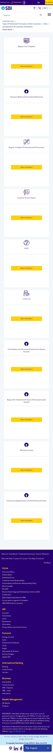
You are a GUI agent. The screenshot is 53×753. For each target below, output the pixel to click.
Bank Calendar (7, 586)
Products (5, 706)
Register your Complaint (26, 46)
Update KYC (6, 657)
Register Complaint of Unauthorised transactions (26, 147)
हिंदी (38, 3)
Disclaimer (40, 558)
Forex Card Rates (8, 572)
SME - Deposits (7, 688)
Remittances (6, 621)
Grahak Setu (6, 595)
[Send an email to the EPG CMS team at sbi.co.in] (17, 731)
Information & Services (10, 651)
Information (6, 624)
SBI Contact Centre (26, 450)
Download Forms (8, 577)
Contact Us (26, 299)
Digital (4, 648)
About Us (5, 554)
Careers (25, 558)
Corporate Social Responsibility (13, 580)
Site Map (32, 558)
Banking (5, 667)
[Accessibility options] (24, 2)
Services (5, 672)
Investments (6, 616)
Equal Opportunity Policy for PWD (14, 597)
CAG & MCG (6, 682)
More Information (26, 66)
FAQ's (45, 24)
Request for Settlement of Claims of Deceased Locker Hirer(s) (26, 401)
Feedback (47, 563)
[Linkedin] (16, 748)
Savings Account (8, 637)
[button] (8, 29)
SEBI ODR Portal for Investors (12, 603)
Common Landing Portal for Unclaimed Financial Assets (26, 501)
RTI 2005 (5, 589)
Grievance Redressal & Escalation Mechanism (26, 97)
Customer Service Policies (26, 198)
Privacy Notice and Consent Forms (14, 627)
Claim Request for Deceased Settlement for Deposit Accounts (26, 350)
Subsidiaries (13, 554)
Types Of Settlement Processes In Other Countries (21, 24)
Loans (4, 618)
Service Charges (8, 654)
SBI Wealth (6, 703)
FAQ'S (26, 248)
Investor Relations (42, 554)
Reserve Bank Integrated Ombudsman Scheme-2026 (21, 592)
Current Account (8, 685)
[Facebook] (21, 748)
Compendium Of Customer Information (17, 26)
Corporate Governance (27, 554)
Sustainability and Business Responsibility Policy (19, 583)
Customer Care (4, 2)
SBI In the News (7, 558)
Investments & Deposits (10, 643)
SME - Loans (6, 690)
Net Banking (49, 2)
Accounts (5, 613)
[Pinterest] (10, 748)
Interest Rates (7, 575)
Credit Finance (7, 669)
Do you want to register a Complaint (15, 600)
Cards (4, 645)
